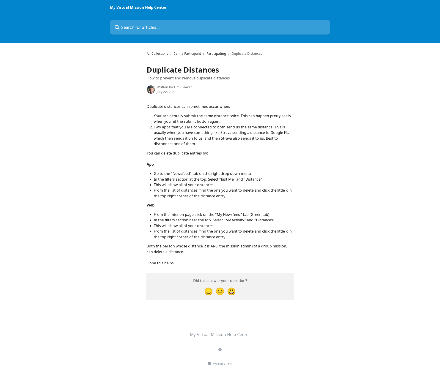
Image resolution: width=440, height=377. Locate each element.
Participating (216, 53)
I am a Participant (187, 53)
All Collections (157, 53)
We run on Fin (222, 363)
